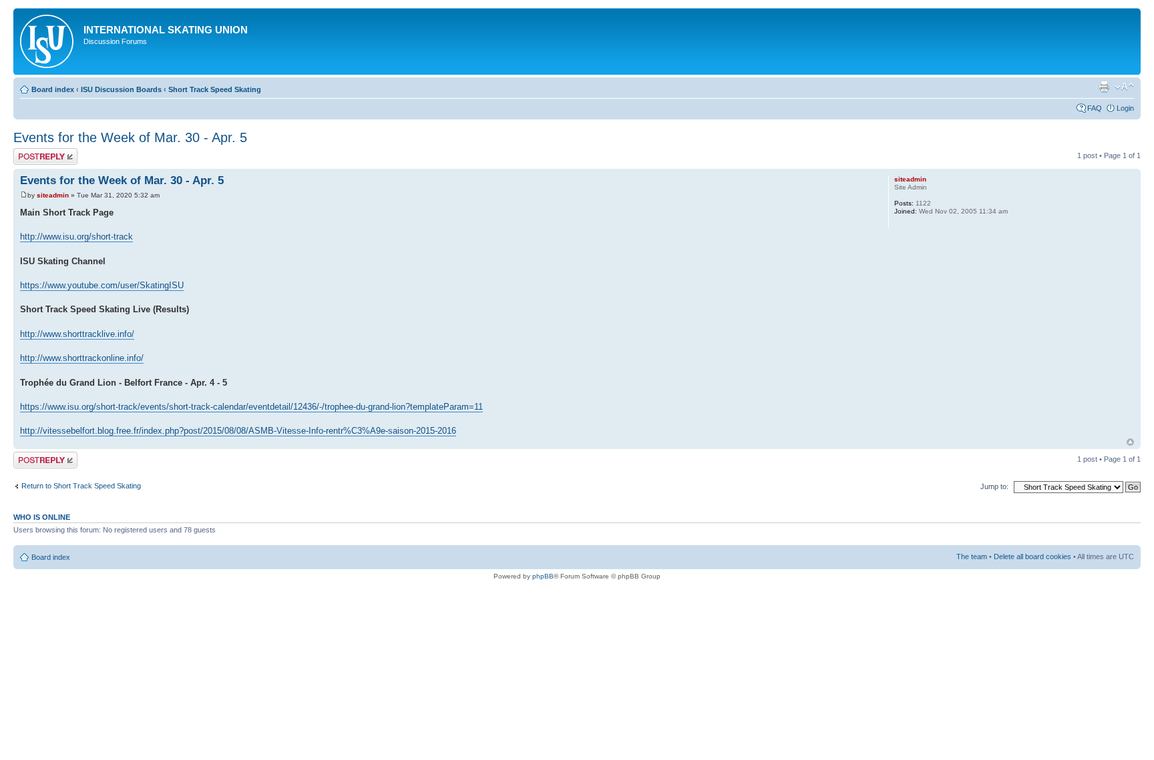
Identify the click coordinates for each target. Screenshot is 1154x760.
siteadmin (53, 195)
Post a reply (32, 152)
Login (1125, 108)
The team (971, 556)
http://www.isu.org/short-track (76, 237)
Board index (52, 89)
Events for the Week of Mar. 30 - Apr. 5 (130, 137)
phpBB (543, 576)
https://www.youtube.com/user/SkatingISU (102, 285)
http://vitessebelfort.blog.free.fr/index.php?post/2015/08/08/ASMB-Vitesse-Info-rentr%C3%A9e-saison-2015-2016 (238, 431)
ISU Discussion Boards (121, 89)
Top (1130, 442)
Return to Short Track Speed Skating (81, 486)
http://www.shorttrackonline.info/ (82, 358)
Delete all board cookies (1032, 556)
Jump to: (994, 486)
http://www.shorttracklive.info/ (77, 334)
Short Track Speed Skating (214, 89)
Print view (1104, 87)
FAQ (1094, 108)
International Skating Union (165, 29)
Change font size (1124, 87)
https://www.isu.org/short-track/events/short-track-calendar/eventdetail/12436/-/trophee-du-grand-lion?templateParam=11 (251, 407)
